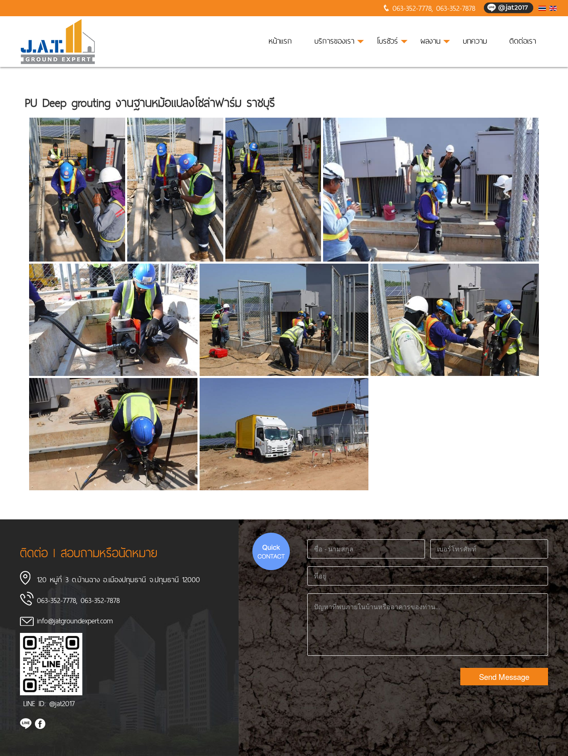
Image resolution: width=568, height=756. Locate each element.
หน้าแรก (280, 40)
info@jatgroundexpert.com (75, 621)
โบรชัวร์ (387, 40)
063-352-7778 (412, 8)
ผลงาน (430, 40)
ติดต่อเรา (522, 40)
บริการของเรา (334, 40)
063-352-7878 (455, 8)
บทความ (475, 40)
